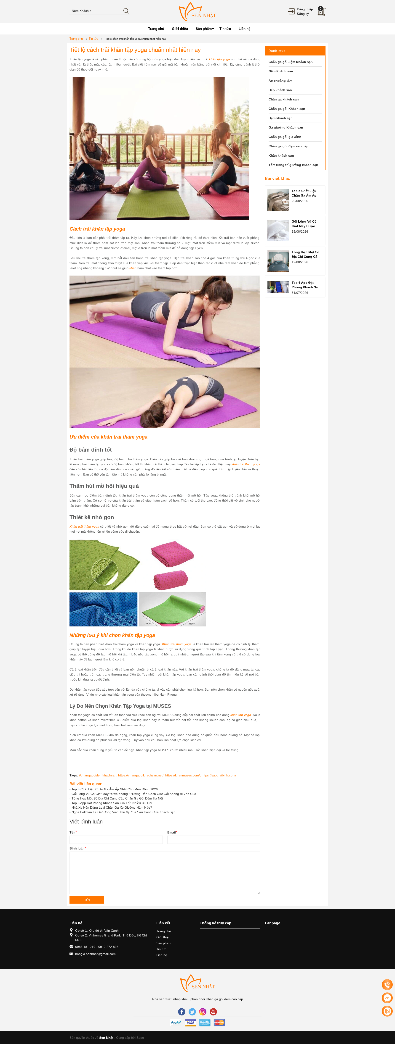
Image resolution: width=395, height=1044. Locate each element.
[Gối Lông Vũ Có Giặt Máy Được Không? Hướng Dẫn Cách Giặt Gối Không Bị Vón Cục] (278, 230)
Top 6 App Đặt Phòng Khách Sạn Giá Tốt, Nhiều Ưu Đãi (112, 803)
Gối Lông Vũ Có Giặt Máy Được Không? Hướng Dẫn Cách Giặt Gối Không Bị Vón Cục (134, 794)
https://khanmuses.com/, (183, 775)
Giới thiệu (163, 937)
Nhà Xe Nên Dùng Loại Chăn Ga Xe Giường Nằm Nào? (112, 807)
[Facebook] (181, 1012)
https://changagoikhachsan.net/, (141, 775)
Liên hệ (161, 955)
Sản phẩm (163, 943)
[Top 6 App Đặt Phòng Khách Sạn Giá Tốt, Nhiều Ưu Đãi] (278, 287)
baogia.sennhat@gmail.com (95, 954)
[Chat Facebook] (387, 998)
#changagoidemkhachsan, (98, 775)
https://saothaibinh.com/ (219, 775)
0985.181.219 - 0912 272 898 (96, 947)
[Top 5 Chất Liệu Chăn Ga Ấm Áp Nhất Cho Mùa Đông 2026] (278, 200)
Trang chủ (163, 931)
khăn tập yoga (219, 59)
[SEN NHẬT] (197, 11)
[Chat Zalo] (387, 1011)
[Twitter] (192, 1012)
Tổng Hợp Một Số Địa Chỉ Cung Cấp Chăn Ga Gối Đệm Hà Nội (117, 798)
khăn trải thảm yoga (246, 464)
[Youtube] (213, 1012)
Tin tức (161, 949)
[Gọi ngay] (387, 985)
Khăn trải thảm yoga (84, 526)
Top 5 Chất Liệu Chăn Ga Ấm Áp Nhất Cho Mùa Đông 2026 (115, 789)
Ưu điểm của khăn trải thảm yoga (108, 437)
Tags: (73, 775)
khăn (132, 268)
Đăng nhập (305, 9)
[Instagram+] (202, 1012)
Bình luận (77, 848)
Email (172, 832)
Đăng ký (303, 14)
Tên (73, 832)
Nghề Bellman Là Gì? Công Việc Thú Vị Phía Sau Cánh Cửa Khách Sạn (123, 812)
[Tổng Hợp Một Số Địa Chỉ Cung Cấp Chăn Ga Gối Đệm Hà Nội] (278, 261)
